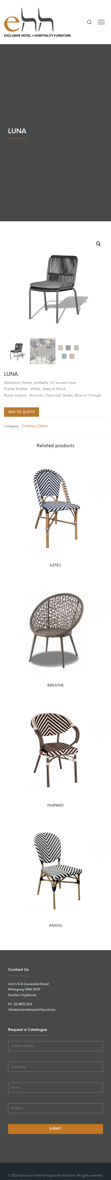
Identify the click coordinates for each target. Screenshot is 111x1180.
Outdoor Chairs (35, 426)
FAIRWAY (55, 805)
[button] (98, 244)
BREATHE (55, 685)
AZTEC (55, 565)
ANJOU (55, 925)
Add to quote (21, 412)
